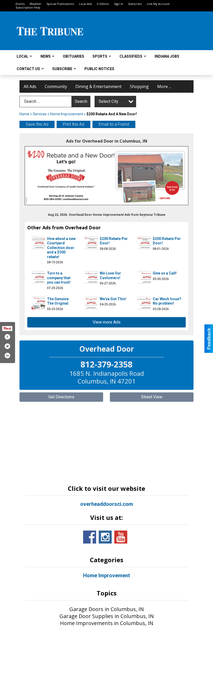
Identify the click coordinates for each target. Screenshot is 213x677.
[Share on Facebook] (7, 336)
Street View (151, 396)
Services (40, 114)
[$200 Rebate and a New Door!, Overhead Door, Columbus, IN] (106, 175)
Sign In (118, 4)
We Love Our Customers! (110, 275)
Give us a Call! (165, 273)
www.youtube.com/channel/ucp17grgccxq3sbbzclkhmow (120, 537)
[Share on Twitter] (7, 346)
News (46, 56)
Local (22, 56)
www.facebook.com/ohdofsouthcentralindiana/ (89, 537)
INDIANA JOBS (167, 56)
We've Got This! (113, 299)
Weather (36, 4)
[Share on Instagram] (7, 355)
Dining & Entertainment (98, 86)
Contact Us (28, 69)
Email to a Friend (114, 124)
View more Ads (107, 322)
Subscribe (135, 4)
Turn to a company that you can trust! (58, 277)
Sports (99, 56)
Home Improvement (66, 114)
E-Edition (103, 4)
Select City (108, 101)
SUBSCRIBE (62, 69)
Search (81, 101)
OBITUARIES (73, 56)
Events (20, 4)
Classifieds (130, 56)
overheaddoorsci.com (106, 504)
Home (24, 114)
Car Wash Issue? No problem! (167, 301)
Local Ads (85, 4)
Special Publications (60, 4)
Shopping (139, 86)
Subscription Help (28, 7)
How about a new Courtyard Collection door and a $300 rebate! (61, 248)
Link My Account (158, 4)
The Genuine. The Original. (58, 301)
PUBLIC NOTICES (99, 69)
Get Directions (61, 396)
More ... (164, 86)
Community (56, 86)
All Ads (30, 86)
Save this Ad (37, 124)
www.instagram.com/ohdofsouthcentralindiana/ (105, 537)
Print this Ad (73, 124)
